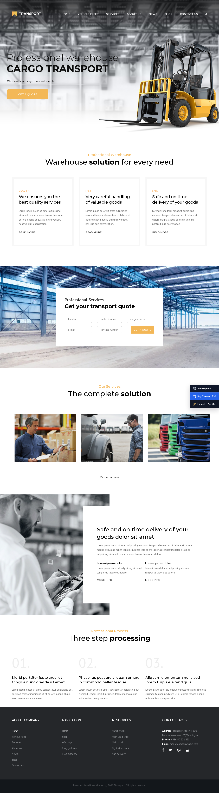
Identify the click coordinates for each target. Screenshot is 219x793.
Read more (27, 232)
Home (65, 14)
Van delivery (119, 753)
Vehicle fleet (88, 14)
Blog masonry (69, 753)
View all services (109, 477)
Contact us (189, 14)
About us (134, 14)
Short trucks (29, 448)
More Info (104, 580)
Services (112, 14)
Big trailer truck (120, 748)
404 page (67, 742)
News (153, 14)
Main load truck (98, 448)
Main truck (161, 448)
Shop (168, 14)
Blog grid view (70, 748)
